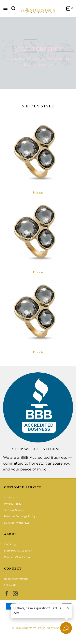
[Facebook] (6, 593)
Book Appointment (16, 578)
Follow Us (10, 584)
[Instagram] (15, 593)
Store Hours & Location (18, 550)
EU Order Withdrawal (17, 522)
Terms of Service (14, 509)
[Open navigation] (5, 8)
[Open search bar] (15, 8)
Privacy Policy (12, 503)
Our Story (10, 544)
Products (38, 192)
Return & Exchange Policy (19, 516)
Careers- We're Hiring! (17, 557)
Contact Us (11, 497)
